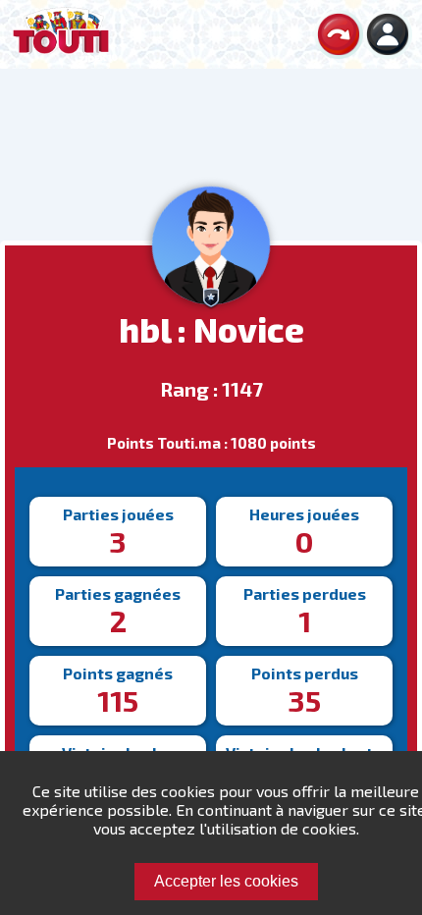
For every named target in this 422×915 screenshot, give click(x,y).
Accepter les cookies (226, 881)
